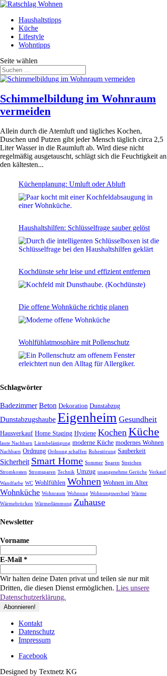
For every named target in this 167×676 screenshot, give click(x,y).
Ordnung (34, 451)
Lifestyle (31, 36)
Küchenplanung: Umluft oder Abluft (72, 184)
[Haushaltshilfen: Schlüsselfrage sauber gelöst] (90, 246)
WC (29, 483)
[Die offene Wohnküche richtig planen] (64, 321)
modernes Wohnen (140, 442)
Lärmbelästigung (52, 443)
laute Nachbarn (16, 443)
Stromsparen (42, 472)
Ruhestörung (102, 451)
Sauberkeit (132, 451)
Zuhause (89, 502)
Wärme (139, 493)
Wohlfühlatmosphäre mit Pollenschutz (74, 342)
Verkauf (157, 472)
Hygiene (85, 433)
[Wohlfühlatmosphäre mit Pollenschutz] (90, 360)
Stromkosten (13, 472)
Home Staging (53, 433)
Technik (66, 472)
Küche (28, 28)
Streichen (131, 462)
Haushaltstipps (40, 20)
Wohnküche (20, 492)
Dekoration (73, 405)
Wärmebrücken (16, 503)
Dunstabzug (105, 405)
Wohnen (84, 481)
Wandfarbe (11, 483)
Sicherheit (14, 462)
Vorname (14, 540)
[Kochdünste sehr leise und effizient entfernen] (82, 286)
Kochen (112, 432)
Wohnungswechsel (109, 493)
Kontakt (30, 623)
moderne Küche (93, 442)
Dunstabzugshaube (28, 419)
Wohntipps (34, 45)
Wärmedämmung (53, 503)
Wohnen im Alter (125, 482)
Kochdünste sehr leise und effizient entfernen (84, 271)
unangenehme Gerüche (122, 472)
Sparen (112, 462)
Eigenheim (87, 417)
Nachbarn (10, 451)
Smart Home (57, 461)
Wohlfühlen (50, 482)
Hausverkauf (16, 433)
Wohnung (77, 493)
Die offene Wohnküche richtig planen (73, 307)
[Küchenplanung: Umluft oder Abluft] (90, 202)
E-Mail (13, 559)
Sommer (94, 462)
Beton (48, 405)
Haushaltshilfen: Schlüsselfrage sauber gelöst (84, 228)
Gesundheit (138, 419)
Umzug (86, 471)
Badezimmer (18, 405)
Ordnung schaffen (67, 451)
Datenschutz (37, 632)
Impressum (35, 640)
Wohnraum (53, 493)
